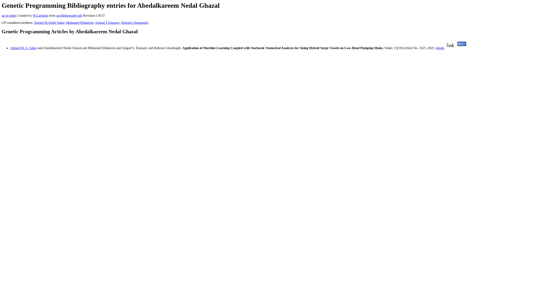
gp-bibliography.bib (69, 15)
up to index (9, 15)
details (440, 48)
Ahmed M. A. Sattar (23, 48)
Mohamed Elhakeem (79, 22)
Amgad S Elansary (107, 22)
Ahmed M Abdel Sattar (49, 22)
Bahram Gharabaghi (134, 22)
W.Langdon (40, 15)
